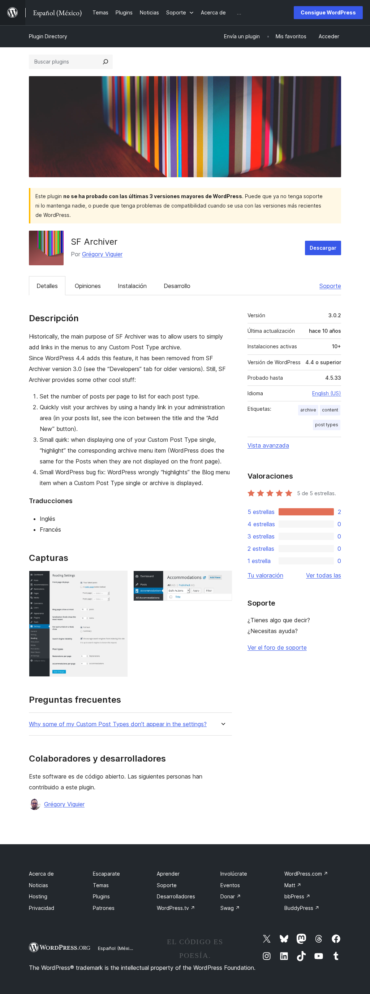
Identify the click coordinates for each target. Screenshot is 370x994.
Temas (101, 885)
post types (326, 424)
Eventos (230, 885)
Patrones (104, 908)
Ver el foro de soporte (277, 647)
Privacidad (41, 908)
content (330, 410)
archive (308, 410)
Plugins (101, 896)
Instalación (132, 285)
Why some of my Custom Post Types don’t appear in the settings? (118, 724)
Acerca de (41, 874)
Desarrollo (177, 285)
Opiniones (88, 285)
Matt (292, 885)
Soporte (330, 285)
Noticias (38, 885)
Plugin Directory (48, 36)
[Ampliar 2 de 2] (222, 580)
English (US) (326, 393)
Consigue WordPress (328, 12)
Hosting (38, 896)
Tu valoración (265, 575)
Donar (230, 896)
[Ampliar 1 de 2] (117, 580)
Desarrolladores (176, 896)
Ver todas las (323, 575)
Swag (230, 908)
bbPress (297, 896)
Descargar (323, 248)
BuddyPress (301, 908)
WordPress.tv (176, 908)
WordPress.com (306, 874)
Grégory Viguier (102, 254)
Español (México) (117, 948)
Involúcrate (233, 874)
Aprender (168, 874)
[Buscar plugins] (105, 62)
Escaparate (106, 874)
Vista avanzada (268, 445)
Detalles (47, 285)
